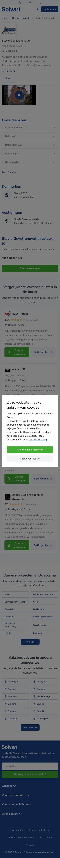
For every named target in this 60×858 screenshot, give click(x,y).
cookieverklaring (38, 439)
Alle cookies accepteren (30, 449)
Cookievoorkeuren (30, 458)
